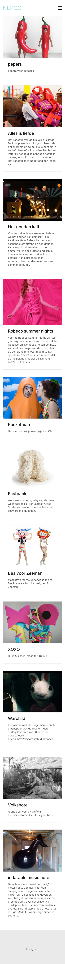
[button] (60, 8)
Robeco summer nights (30, 331)
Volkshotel (18, 805)
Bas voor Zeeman (25, 573)
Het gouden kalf (23, 227)
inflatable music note (28, 877)
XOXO (14, 649)
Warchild (16, 718)
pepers (15, 64)
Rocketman (19, 424)
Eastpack (17, 493)
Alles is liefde (21, 133)
